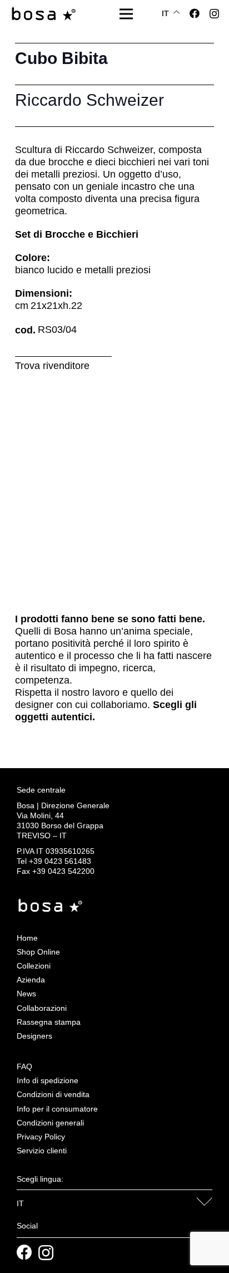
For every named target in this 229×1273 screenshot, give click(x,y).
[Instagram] (214, 13)
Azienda (31, 979)
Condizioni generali (50, 1122)
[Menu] (126, 14)
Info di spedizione (47, 1080)
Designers (34, 1035)
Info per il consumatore (57, 1108)
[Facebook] (195, 13)
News (26, 993)
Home (27, 937)
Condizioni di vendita (53, 1094)
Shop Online (38, 951)
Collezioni (34, 965)
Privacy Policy (41, 1136)
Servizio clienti (42, 1150)
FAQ (24, 1066)
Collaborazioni (42, 1008)
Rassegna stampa (49, 1022)
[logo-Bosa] (43, 14)
